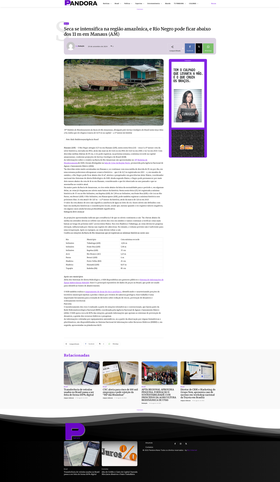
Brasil (66, 23)
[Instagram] (180, 444)
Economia (105, 469)
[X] (186, 444)
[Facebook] (175, 444)
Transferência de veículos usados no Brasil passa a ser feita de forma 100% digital (79, 392)
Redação (81, 46)
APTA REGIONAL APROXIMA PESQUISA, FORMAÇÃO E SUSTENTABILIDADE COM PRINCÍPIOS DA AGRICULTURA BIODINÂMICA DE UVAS (159, 394)
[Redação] (71, 46)
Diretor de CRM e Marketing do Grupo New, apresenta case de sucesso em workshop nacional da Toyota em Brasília (198, 393)
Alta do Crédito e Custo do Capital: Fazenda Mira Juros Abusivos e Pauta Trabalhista (119, 473)
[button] (213, 3)
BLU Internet (192, 450)
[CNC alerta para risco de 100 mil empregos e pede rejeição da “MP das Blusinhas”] (120, 373)
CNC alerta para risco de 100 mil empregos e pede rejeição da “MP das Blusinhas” (120, 392)
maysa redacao (69, 398)
